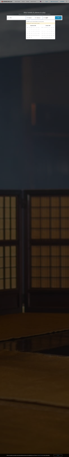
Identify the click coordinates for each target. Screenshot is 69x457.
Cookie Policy (39, 455)
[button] (26, 25)
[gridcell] (29, 29)
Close (58, 455)
